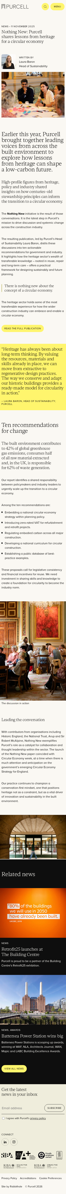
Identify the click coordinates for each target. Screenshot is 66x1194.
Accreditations (28, 1178)
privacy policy (38, 1118)
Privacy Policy (9, 1178)
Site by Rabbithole (11, 1186)
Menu (57, 6)
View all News (14, 1068)
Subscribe (54, 1108)
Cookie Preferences (50, 1178)
